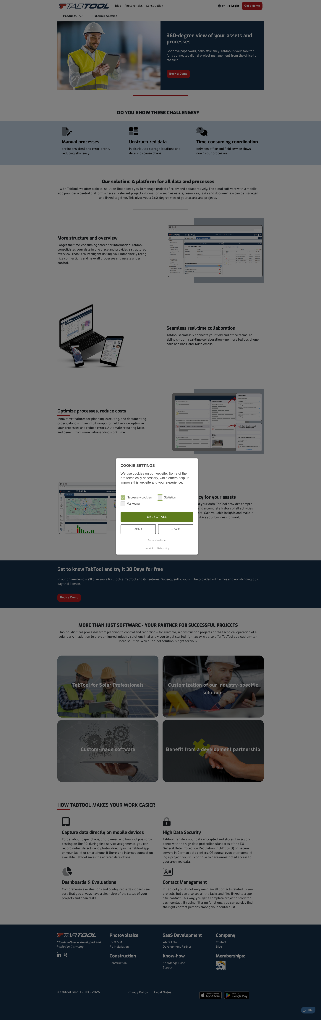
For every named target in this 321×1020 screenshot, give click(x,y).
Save (175, 529)
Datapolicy (163, 548)
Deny (138, 529)
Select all (157, 516)
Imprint (149, 548)
